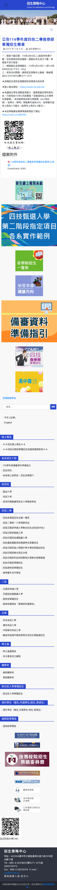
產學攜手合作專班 (12, 572)
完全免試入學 (9, 620)
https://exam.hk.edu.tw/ (32, 87)
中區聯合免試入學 (12, 630)
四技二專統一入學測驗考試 (16, 522)
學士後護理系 (9, 651)
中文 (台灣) (9, 417)
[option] (28, 17)
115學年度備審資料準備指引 (17, 465)
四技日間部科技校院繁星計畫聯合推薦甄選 (24, 557)
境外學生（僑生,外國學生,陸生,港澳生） (23, 709)
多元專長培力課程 (12, 656)
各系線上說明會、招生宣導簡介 (18, 475)
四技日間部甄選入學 (13, 532)
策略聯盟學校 (9, 398)
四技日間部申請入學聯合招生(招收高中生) (23, 527)
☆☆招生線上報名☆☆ (14, 444)
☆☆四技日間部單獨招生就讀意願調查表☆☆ (25, 449)
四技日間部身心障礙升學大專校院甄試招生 (24, 547)
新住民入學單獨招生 (13, 693)
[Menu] (51, 29)
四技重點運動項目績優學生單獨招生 (20, 542)
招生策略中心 (36, 3)
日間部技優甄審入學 (13, 594)
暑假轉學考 (8, 672)
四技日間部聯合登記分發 (15, 552)
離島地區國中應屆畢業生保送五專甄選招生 (24, 635)
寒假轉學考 (8, 677)
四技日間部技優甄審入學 (15, 537)
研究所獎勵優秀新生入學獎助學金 (19, 501)
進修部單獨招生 (10, 599)
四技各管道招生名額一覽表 (16, 517)
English (8, 422)
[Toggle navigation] (6, 5)
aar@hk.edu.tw (12, 872)
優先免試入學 (9, 625)
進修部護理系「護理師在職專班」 (19, 604)
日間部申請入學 (10, 589)
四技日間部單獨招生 (13, 562)
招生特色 (7, 470)
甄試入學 (7, 491)
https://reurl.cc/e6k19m (14, 114)
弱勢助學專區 (9, 726)
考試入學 (7, 496)
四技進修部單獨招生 (13, 567)
